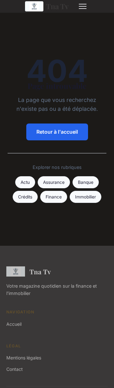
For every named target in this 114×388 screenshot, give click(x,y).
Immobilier (85, 196)
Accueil (14, 324)
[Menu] (82, 6)
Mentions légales (23, 357)
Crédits (25, 196)
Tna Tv (57, 6)
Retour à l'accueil (57, 132)
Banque (85, 182)
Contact (14, 369)
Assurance (54, 182)
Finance (54, 196)
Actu (25, 182)
